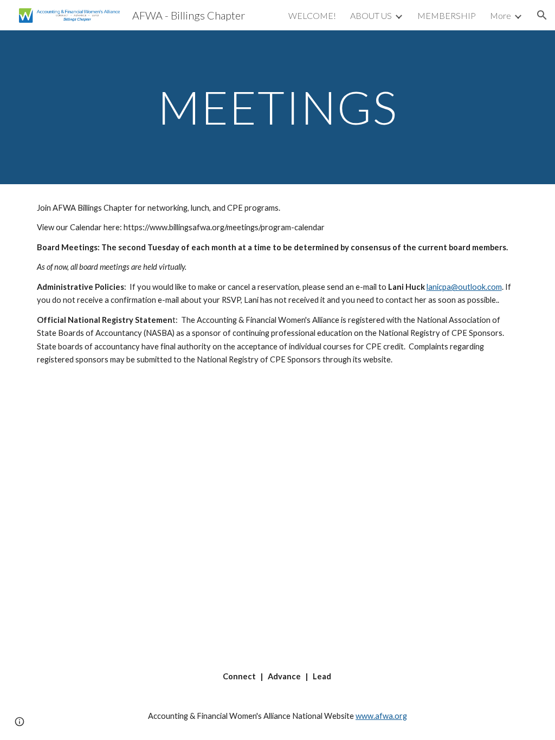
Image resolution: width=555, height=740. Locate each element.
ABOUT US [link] (371, 15)
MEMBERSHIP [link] (446, 15)
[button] (542, 15)
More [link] (500, 15)
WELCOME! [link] (312, 15)
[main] (278, 107)
